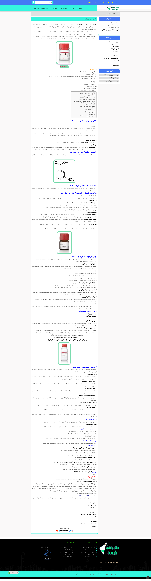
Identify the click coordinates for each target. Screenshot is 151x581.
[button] (147, 577)
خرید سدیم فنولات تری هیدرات (88, 551)
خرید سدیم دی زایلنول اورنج (111, 81)
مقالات (72, 8)
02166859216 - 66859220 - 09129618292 (109, 562)
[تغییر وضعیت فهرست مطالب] (93, 93)
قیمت (86, 496)
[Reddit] (57, 531)
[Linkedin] (71, 531)
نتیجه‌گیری (93, 108)
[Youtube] (56, 531)
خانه (88, 8)
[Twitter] (59, 531)
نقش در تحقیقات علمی (90, 109)
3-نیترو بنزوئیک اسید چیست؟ (88, 96)
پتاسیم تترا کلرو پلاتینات (90, 556)
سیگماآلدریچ (64, 8)
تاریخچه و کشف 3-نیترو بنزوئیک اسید (87, 98)
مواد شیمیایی (44, 8)
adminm (94, 526)
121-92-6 (94, 83)
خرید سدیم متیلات (91, 554)
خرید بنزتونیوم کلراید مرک (89, 549)
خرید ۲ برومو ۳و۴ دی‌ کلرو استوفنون (87, 553)
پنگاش (77, 574)
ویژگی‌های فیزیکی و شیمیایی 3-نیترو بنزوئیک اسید (84, 101)
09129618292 (116, 63)
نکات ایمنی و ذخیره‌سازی (90, 111)
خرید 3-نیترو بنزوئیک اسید (89, 104)
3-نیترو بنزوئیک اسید (91, 126)
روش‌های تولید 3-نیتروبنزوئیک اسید (87, 103)
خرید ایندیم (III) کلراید (112, 78)
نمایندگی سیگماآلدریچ (113, 25)
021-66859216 (115, 51)
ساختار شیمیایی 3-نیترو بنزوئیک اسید (87, 99)
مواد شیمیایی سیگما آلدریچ (112, 27)
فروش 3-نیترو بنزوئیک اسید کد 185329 (86, 116)
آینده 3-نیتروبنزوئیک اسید (90, 112)
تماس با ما (36, 8)
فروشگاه (80, 8)
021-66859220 (115, 56)
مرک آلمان (54, 8)
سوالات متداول (92, 114)
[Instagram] (72, 531)
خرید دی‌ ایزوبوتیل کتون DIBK (111, 75)
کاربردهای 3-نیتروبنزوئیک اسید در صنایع (87, 106)
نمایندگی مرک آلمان (114, 23)
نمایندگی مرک (47, 549)
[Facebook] (69, 531)
